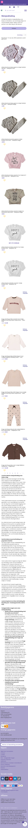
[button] (2, 73)
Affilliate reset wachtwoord (8, 802)
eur (7, 769)
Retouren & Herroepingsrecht (8, 766)
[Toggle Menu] (25, 10)
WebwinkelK (4, 769)
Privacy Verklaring (5, 764)
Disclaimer (3, 756)
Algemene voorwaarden (7, 751)
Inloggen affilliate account (7, 801)
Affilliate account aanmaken (8, 799)
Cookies (3, 754)
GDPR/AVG (3, 761)
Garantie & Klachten (6, 759)
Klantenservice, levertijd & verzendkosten (11, 763)
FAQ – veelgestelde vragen (7, 758)
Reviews (3, 768)
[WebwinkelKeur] (2, 2)
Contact (3, 753)
